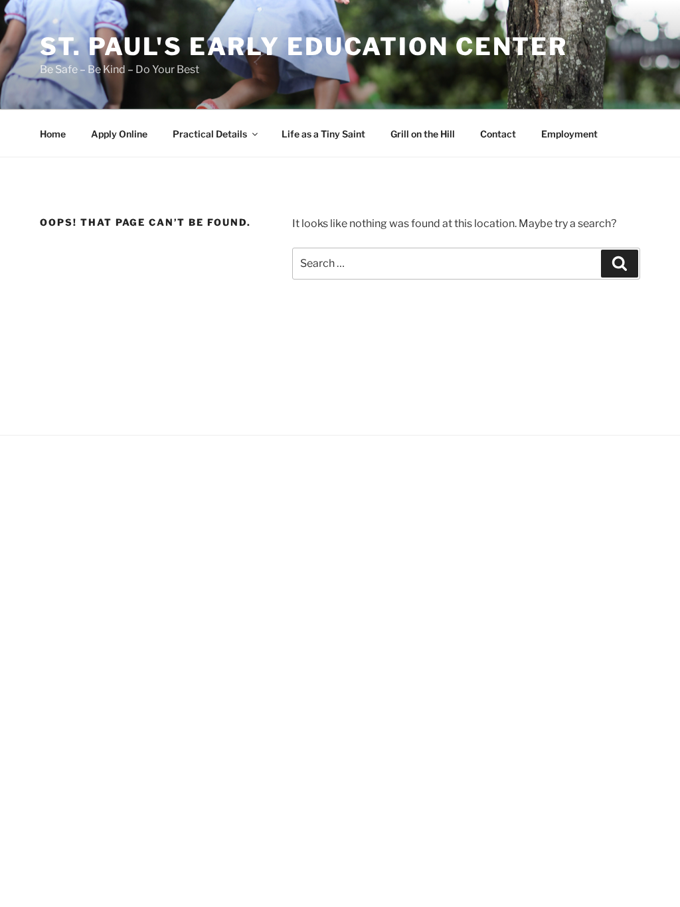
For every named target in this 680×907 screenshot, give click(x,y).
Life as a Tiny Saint (323, 133)
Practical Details (210, 133)
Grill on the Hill (422, 133)
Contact (498, 133)
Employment (569, 133)
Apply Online (119, 133)
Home (53, 133)
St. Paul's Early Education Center (304, 46)
